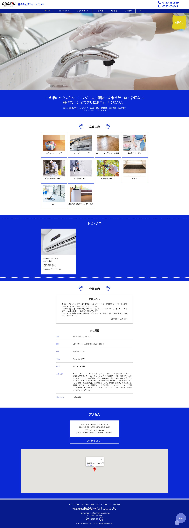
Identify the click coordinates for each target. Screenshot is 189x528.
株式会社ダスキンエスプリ (31, 4)
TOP (181, 518)
